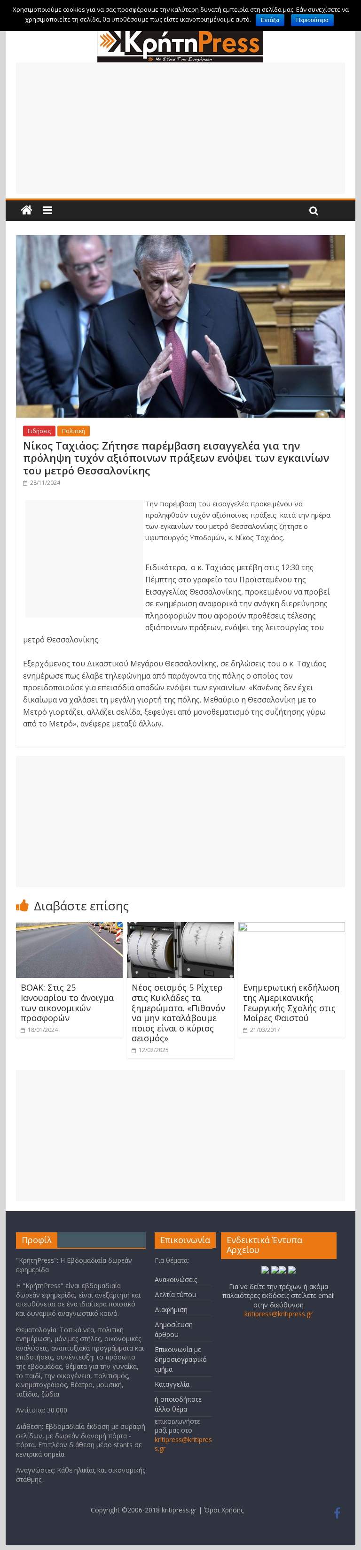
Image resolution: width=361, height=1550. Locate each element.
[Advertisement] (180, 128)
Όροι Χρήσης (223, 1509)
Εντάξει (270, 20)
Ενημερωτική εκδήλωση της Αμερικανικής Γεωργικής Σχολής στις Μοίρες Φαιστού (291, 1002)
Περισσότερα (312, 20)
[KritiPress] (180, 32)
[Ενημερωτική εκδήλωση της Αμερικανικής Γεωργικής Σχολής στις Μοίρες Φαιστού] (291, 928)
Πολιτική (73, 431)
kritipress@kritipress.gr (278, 1313)
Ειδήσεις (39, 431)
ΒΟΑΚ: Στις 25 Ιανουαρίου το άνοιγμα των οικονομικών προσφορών (67, 1002)
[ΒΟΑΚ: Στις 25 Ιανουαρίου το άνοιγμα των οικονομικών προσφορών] (69, 928)
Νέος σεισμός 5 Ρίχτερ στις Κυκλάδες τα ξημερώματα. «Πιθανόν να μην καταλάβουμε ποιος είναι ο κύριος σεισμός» (178, 1013)
